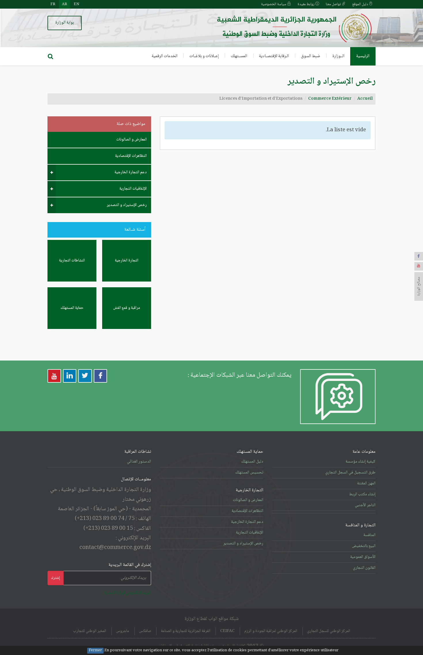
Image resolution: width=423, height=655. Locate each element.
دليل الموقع (360, 4)
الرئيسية (362, 56)
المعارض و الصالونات (131, 139)
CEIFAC (227, 631)
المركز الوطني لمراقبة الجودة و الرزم (270, 631)
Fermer (95, 651)
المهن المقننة (366, 483)
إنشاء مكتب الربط (362, 494)
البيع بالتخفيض (364, 546)
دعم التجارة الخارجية (131, 172)
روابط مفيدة (306, 4)
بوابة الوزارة (64, 22)
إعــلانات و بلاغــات (204, 56)
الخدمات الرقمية (165, 56)
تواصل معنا (334, 4)
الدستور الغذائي (139, 461)
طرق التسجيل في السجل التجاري (350, 472)
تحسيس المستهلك (249, 472)
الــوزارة (338, 56)
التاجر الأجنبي (365, 505)
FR (52, 4)
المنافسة (369, 535)
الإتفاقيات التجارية (133, 188)
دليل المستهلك (252, 461)
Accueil (365, 98)
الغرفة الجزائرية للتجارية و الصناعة (185, 631)
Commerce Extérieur (330, 98)
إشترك (55, 578)
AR (64, 4)
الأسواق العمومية (363, 557)
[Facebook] (418, 256)
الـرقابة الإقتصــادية (274, 56)
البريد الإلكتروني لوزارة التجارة (127, 593)
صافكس (145, 631)
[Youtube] (418, 266)
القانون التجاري (364, 568)
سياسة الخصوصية (274, 4)
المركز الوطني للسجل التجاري (328, 631)
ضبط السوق (310, 56)
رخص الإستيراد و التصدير (127, 205)
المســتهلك (239, 56)
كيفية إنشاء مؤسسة (361, 461)
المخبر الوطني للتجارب (89, 631)
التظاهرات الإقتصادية (131, 156)
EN (76, 4)
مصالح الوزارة (419, 286)
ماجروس (122, 631)
